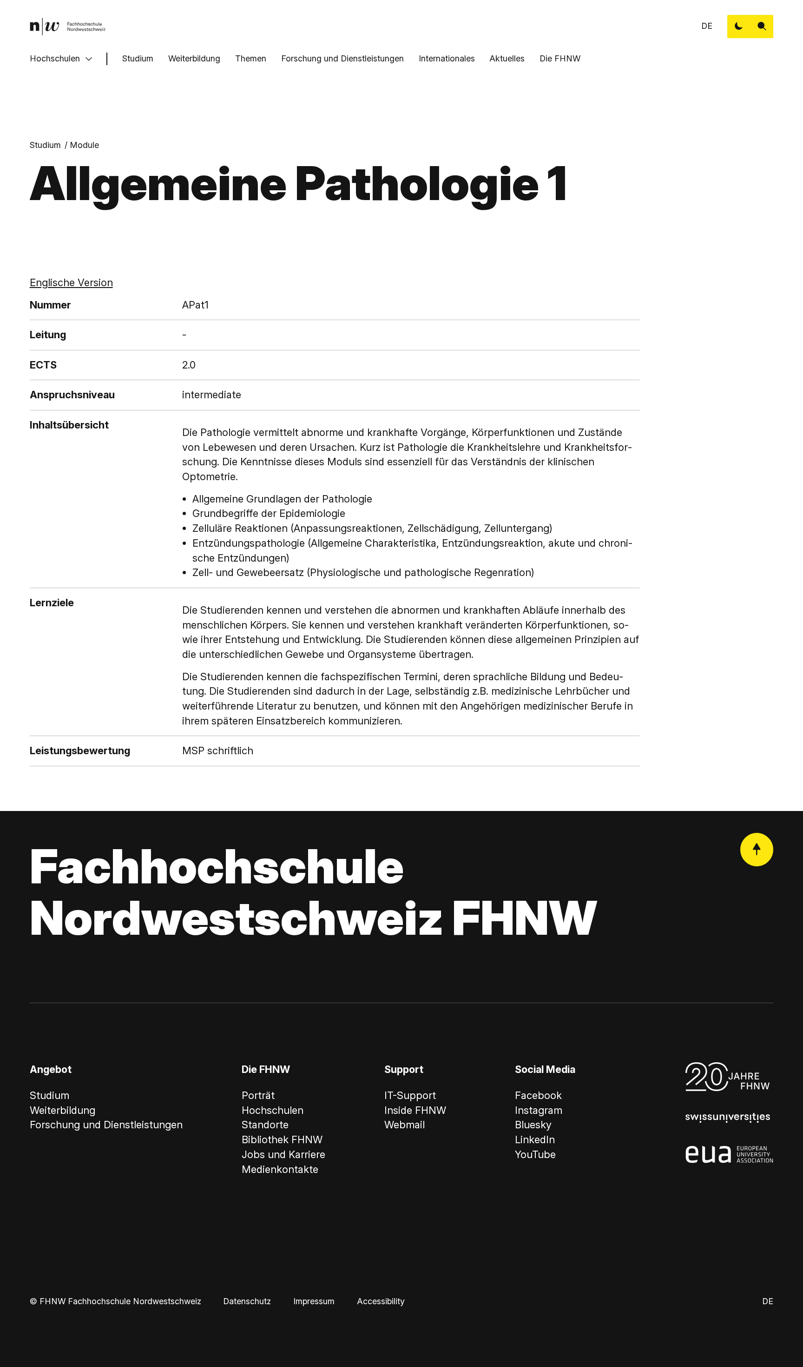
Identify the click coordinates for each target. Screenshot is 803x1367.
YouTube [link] (535, 1154)
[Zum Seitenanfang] (757, 849)
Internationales (447, 58)
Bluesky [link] (533, 1125)
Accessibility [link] (381, 1301)
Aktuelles (507, 58)
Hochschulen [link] (272, 1110)
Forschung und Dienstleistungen (342, 58)
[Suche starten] (762, 26)
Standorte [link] (265, 1125)
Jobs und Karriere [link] (283, 1154)
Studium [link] (45, 145)
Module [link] (84, 145)
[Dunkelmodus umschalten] (738, 26)
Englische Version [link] (71, 282)
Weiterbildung (194, 58)
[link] (67, 26)
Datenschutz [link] (247, 1301)
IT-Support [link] (410, 1095)
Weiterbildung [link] (62, 1110)
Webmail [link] (404, 1125)
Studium (137, 58)
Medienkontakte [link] (280, 1169)
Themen (250, 58)
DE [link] (706, 26)
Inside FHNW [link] (415, 1110)
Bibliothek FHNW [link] (282, 1139)
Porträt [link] (258, 1095)
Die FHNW (560, 58)
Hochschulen (55, 58)
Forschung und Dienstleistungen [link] (106, 1125)
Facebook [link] (538, 1095)
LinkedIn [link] (535, 1139)
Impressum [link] (314, 1301)
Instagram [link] (538, 1110)
